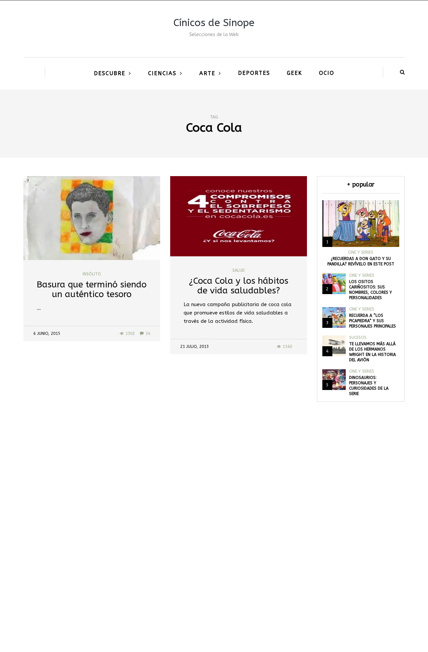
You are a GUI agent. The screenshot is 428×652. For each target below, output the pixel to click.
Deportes (254, 73)
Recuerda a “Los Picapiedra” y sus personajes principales (372, 321)
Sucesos (357, 338)
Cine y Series (360, 252)
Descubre (109, 73)
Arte (207, 73)
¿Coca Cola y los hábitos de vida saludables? (238, 286)
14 (147, 333)
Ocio (326, 73)
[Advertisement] (214, 549)
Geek (294, 73)
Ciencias (162, 73)
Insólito (92, 274)
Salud (238, 270)
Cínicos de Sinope (214, 23)
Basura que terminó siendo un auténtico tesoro (91, 289)
